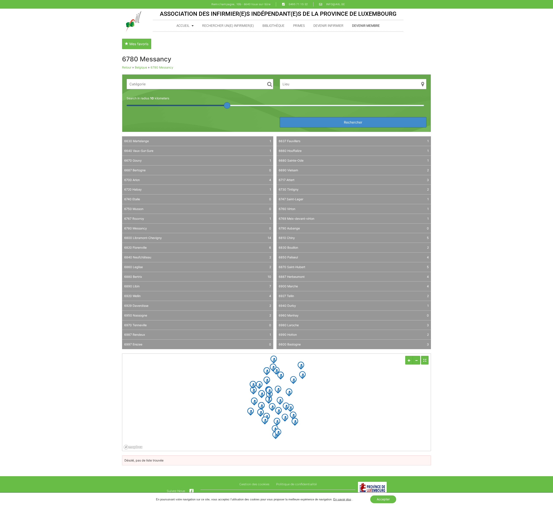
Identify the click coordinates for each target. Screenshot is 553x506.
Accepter (383, 499)
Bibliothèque (273, 26)
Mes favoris (138, 44)
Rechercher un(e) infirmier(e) (228, 26)
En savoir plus (342, 499)
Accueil (182, 26)
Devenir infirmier (328, 26)
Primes (299, 26)
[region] (276, 402)
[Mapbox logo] (133, 447)
